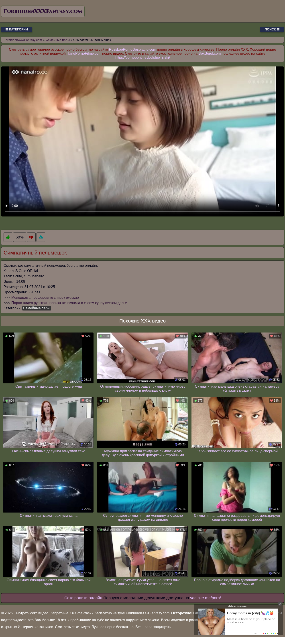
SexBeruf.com (209, 53)
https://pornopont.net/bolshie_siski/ (142, 57)
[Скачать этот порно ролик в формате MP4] (41, 237)
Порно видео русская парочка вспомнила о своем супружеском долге (69, 303)
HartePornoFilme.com (84, 53)
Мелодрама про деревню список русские (45, 297)
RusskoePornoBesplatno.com (132, 49)
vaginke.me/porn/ (205, 598)
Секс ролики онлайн (83, 598)
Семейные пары (36, 308)
